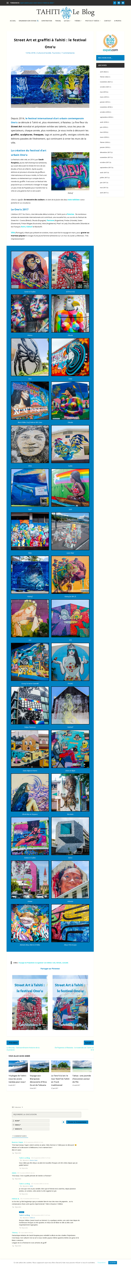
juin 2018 (103, 127)
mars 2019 (103, 97)
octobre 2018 (104, 112)
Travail (58, 21)
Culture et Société (44, 53)
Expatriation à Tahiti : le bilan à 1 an (33, 3)
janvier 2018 (104, 147)
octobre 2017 (104, 162)
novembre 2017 (105, 157)
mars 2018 (103, 137)
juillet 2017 (104, 177)
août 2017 (103, 172)
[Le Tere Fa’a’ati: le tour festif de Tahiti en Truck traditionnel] (60, 1066)
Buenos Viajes (17, 1142)
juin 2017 (103, 183)
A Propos (117, 21)
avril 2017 (103, 193)
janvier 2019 (104, 102)
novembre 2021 (105, 82)
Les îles (66, 21)
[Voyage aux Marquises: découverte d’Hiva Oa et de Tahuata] (39, 1066)
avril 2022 (103, 72)
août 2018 (103, 122)
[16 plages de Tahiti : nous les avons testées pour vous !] (18, 1066)
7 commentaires (68, 53)
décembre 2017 (105, 152)
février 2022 (104, 77)
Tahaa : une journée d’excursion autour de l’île (81, 1079)
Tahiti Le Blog (24, 1158)
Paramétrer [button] (102, 1262)
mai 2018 (103, 132)
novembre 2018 (105, 107)
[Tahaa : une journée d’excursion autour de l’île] (82, 1066)
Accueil (13, 21)
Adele (31, 1186)
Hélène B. (32, 1218)
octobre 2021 (104, 87)
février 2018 (104, 142)
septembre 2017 (105, 167)
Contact (107, 21)
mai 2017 (103, 188)
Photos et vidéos (92, 21)
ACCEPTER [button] (113, 1263)
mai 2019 (103, 92)
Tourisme (56, 53)
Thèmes (77, 21)
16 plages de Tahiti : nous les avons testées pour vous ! (18, 1079)
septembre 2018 (105, 117)
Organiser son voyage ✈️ (28, 21)
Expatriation (47, 21)
